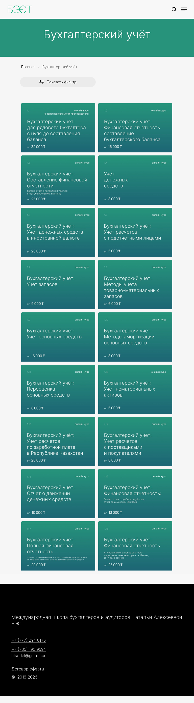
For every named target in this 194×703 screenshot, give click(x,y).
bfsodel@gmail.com (29, 656)
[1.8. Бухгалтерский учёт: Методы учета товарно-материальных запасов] (135, 284)
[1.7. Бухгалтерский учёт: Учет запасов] (58, 284)
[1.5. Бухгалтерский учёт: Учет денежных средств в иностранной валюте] (58, 232)
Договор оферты (27, 669)
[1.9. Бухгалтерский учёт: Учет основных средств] (58, 337)
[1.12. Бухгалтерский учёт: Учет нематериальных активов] (135, 389)
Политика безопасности (92, 688)
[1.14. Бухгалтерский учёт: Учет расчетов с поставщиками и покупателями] (135, 441)
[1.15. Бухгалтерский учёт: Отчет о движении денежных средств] (58, 493)
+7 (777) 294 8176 (28, 640)
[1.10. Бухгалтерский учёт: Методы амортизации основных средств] (135, 337)
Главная (28, 67)
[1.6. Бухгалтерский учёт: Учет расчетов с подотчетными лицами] (135, 232)
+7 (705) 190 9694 (28, 649)
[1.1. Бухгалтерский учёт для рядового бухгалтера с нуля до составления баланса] (58, 127)
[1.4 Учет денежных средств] (135, 180)
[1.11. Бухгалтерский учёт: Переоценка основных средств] (58, 389)
